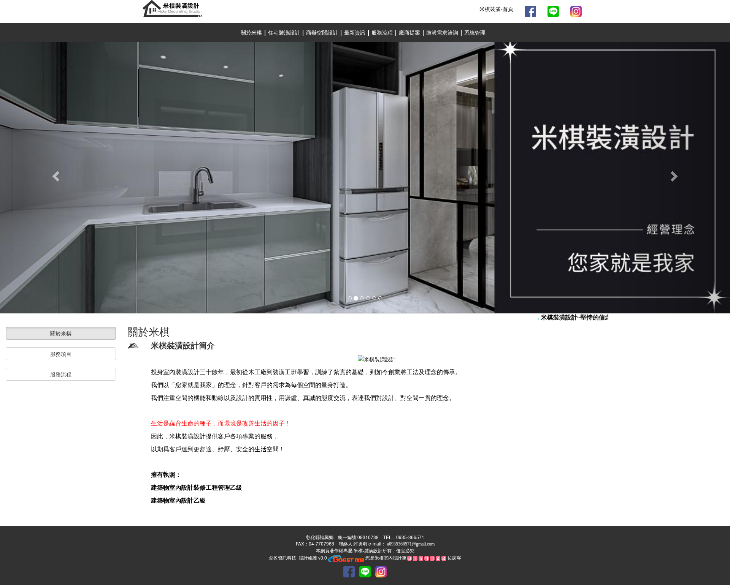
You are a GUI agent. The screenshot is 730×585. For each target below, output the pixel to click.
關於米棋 (251, 33)
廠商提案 (410, 33)
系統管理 (475, 33)
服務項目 (60, 353)
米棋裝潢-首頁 (496, 9)
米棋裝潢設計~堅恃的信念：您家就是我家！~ (597, 317)
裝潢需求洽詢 (443, 33)
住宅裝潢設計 (284, 33)
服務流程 (382, 33)
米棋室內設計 (388, 557)
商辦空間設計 (323, 33)
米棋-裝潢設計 (367, 550)
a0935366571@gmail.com (411, 544)
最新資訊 (355, 33)
